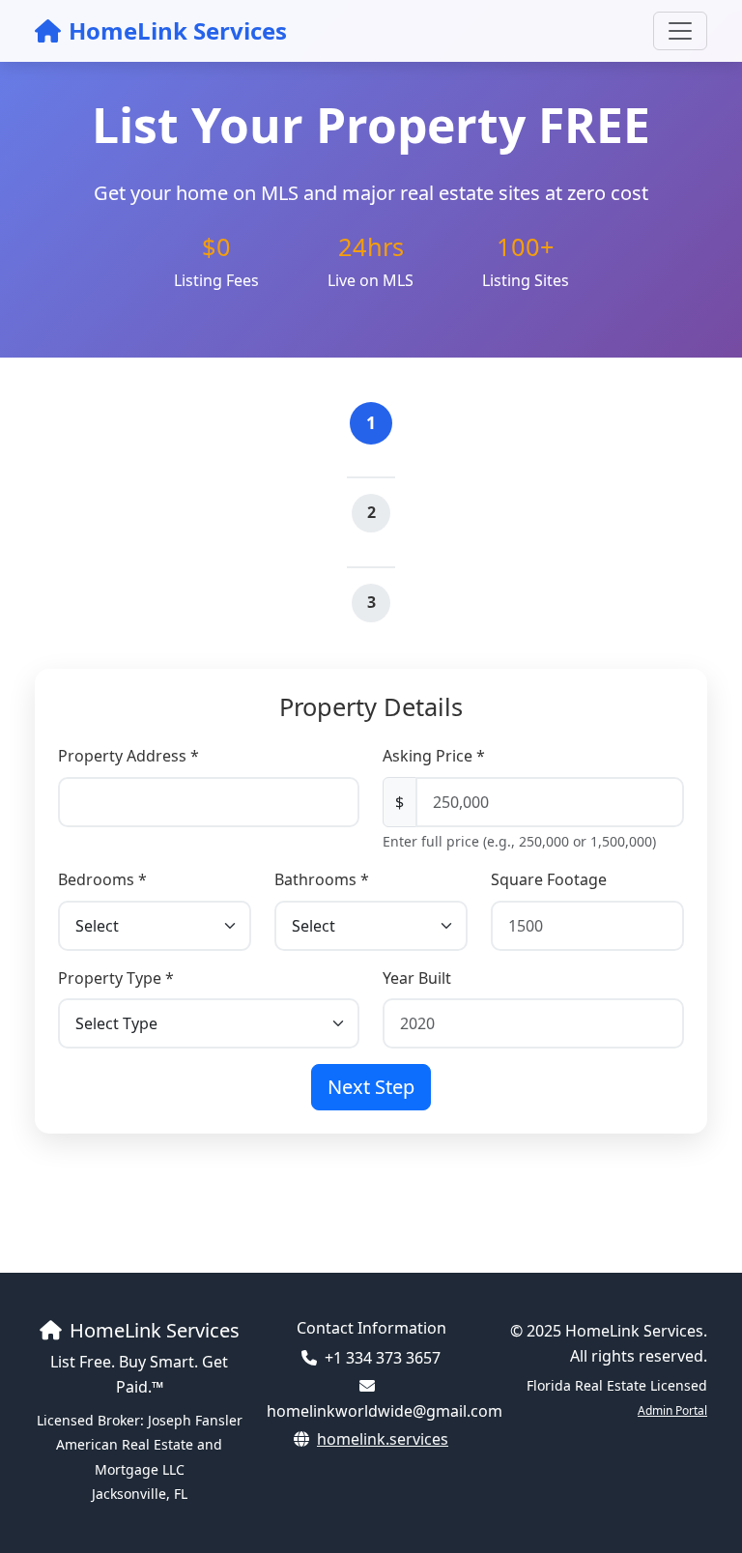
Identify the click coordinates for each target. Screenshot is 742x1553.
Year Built (417, 978)
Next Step (371, 1087)
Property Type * (116, 978)
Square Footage (549, 879)
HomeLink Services (178, 30)
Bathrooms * (321, 879)
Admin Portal (672, 1410)
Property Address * (128, 755)
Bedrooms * (102, 879)
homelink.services (382, 1439)
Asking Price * (434, 755)
